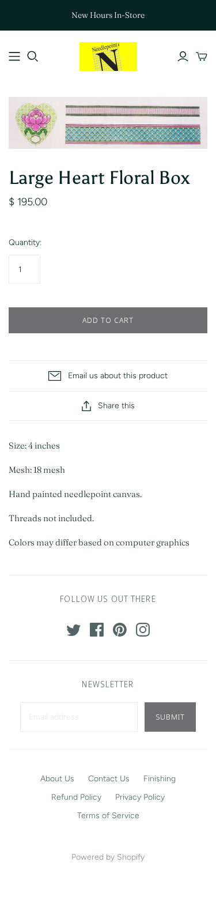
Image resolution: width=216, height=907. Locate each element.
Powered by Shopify (108, 857)
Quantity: (25, 242)
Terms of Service (108, 816)
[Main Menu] (14, 56)
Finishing (159, 779)
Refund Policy (76, 797)
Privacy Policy (140, 797)
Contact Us (109, 779)
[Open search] (33, 56)
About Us (57, 779)
